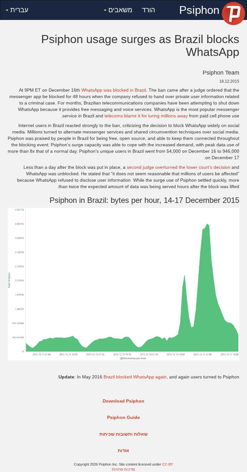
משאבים (119, 10)
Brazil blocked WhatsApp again (135, 376)
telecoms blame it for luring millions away (146, 115)
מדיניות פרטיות (123, 469)
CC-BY (167, 464)
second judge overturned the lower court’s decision (178, 167)
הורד (148, 10)
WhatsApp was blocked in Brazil (113, 90)
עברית (18, 10)
